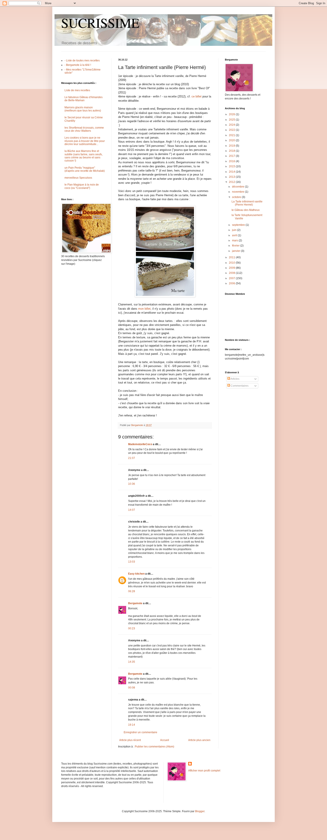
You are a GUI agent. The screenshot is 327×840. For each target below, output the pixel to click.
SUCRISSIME (100, 23)
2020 (232, 140)
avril (235, 235)
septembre (239, 224)
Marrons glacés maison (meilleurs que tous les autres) (83, 109)
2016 (232, 161)
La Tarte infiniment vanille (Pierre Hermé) (247, 203)
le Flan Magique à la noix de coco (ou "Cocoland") (82, 186)
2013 (232, 176)
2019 (232, 145)
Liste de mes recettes (77, 90)
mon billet (144, 308)
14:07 (131, 509)
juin (234, 230)
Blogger (199, 811)
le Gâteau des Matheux (246, 210)
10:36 (131, 483)
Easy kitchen (136, 573)
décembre (238, 186)
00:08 (131, 687)
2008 (232, 273)
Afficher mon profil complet (204, 770)
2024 (232, 124)
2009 (232, 267)
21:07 (131, 458)
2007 (232, 278)
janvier (236, 250)
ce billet (197, 96)
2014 (232, 171)
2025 (232, 119)
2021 (232, 135)
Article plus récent (130, 740)
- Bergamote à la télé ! (78, 65)
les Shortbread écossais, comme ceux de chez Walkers (84, 129)
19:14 (131, 724)
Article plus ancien (199, 740)
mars (235, 240)
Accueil (164, 740)
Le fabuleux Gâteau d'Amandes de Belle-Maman (84, 99)
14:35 (131, 661)
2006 (232, 283)
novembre (238, 191)
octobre (237, 197)
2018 (232, 150)
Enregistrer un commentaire (140, 732)
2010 (232, 262)
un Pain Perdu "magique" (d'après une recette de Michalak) (85, 169)
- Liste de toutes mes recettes (82, 60)
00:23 (131, 628)
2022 (232, 129)
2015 (232, 166)
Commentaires (239, 385)
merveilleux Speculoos (78, 177)
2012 (232, 182)
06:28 (131, 591)
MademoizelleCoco (140, 444)
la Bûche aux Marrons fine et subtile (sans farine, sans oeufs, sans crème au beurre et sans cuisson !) (84, 155)
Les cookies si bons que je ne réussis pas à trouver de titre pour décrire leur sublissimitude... (85, 141)
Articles (234, 378)
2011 (232, 257)
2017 (232, 156)
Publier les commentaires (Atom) (154, 746)
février (236, 245)
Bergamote (135, 603)
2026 (232, 114)
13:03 (131, 561)
